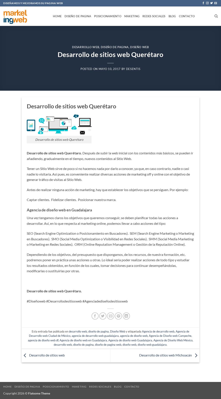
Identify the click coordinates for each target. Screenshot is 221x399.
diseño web (129, 344)
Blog (172, 16)
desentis (133, 69)
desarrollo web (85, 47)
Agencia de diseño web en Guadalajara (83, 340)
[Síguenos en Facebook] (203, 3)
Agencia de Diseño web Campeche (170, 335)
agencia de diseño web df (43, 340)
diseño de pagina (115, 47)
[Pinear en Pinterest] (118, 316)
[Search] (216, 16)
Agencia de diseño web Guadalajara (130, 340)
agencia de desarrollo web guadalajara (95, 335)
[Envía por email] (110, 316)
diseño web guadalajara (152, 344)
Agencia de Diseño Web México (173, 340)
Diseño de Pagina (78, 16)
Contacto (187, 16)
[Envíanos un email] (215, 3)
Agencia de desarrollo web (158, 331)
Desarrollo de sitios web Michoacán (166, 355)
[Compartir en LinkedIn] (126, 316)
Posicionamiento (107, 16)
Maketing (131, 16)
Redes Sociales (154, 16)
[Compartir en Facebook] (95, 316)
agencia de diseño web (134, 335)
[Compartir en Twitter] (102, 316)
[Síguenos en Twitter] (211, 3)
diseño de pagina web (108, 344)
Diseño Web (139, 47)
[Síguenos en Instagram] (207, 3)
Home (57, 16)
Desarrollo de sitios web (46, 355)
